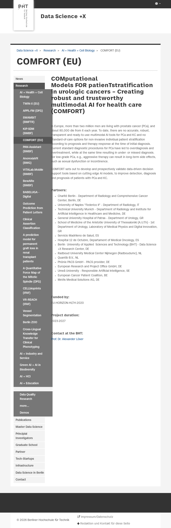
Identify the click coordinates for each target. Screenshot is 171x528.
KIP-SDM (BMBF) (28, 131)
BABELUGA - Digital (31, 194)
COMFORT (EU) (33, 140)
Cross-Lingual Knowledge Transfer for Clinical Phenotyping (32, 338)
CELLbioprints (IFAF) (32, 290)
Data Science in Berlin (30, 473)
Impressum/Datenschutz (97, 517)
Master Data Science (29, 427)
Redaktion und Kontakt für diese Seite (105, 523)
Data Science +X (63, 16)
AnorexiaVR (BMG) (30, 160)
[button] (157, 4)
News (19, 79)
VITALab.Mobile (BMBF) (33, 172)
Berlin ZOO (30, 322)
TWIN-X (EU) (31, 104)
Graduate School (26, 445)
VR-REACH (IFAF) (30, 302)
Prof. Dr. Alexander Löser (67, 339)
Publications (23, 420)
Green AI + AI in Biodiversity (30, 367)
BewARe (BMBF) (28, 183)
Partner (20, 452)
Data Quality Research (27, 396)
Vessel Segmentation (32, 313)
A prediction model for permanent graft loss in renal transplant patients (31, 248)
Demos (24, 413)
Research (49, 50)
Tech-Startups (25, 459)
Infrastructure (25, 465)
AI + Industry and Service (31, 356)
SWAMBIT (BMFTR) (29, 120)
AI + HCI (25, 376)
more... (24, 406)
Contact (21, 479)
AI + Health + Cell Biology (78, 50)
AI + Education (29, 383)
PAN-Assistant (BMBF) (32, 149)
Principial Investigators (24, 436)
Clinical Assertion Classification (31, 224)
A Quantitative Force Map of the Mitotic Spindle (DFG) (32, 275)
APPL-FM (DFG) (33, 111)
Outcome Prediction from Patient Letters (33, 208)
